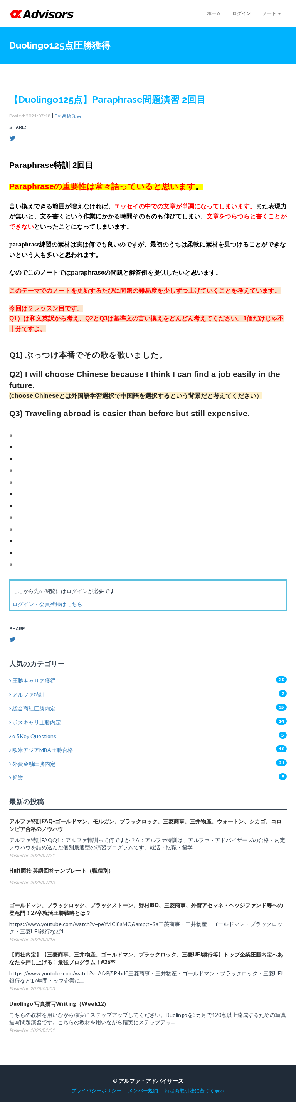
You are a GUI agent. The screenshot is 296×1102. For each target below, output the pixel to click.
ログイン (241, 13)
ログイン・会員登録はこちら (47, 604)
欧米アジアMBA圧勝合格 (42, 750)
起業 (17, 777)
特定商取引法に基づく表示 (195, 1091)
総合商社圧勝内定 (33, 708)
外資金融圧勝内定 (33, 763)
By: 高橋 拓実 (68, 116)
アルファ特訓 (28, 694)
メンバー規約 (143, 1091)
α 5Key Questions (33, 736)
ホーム (214, 13)
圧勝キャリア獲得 (33, 680)
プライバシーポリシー (96, 1091)
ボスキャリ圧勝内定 (36, 722)
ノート (269, 13)
